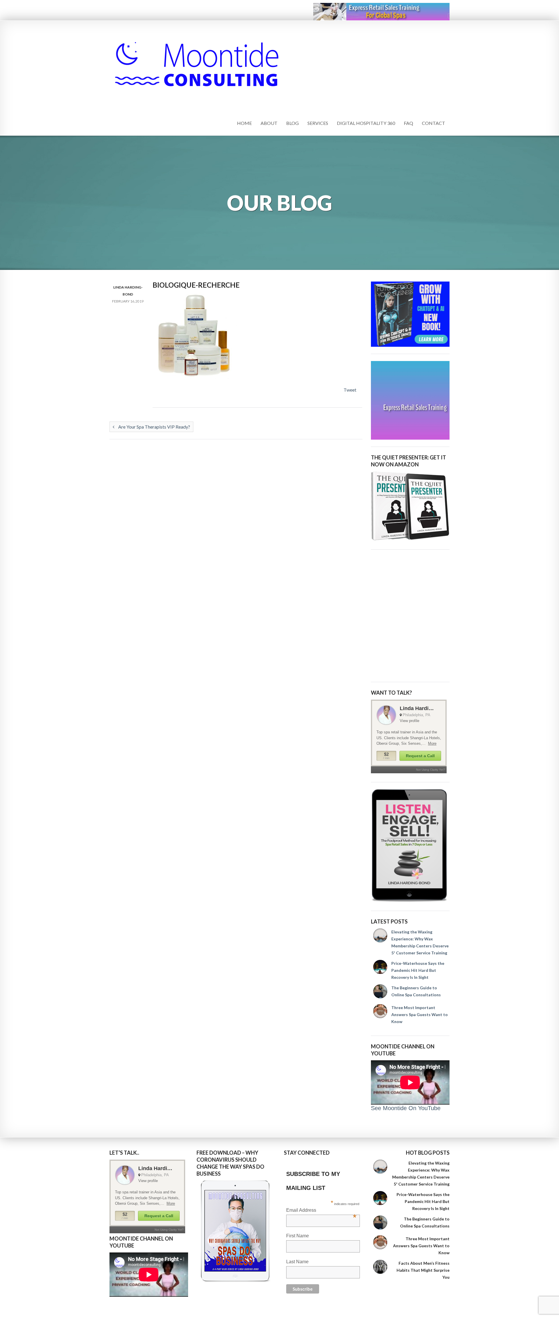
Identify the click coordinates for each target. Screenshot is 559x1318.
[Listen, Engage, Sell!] (410, 845)
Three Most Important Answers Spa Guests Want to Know (419, 1014)
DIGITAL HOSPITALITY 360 (366, 123)
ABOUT (269, 123)
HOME (244, 123)
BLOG (292, 123)
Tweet (350, 389)
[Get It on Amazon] (410, 506)
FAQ (408, 123)
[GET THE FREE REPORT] (236, 1231)
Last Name (297, 1261)
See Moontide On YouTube (406, 1108)
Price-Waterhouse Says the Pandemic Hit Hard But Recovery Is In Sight (417, 970)
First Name (297, 1235)
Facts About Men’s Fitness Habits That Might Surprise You (423, 1270)
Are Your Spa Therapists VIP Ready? (153, 426)
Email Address (321, 1211)
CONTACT (433, 123)
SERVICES (317, 123)
